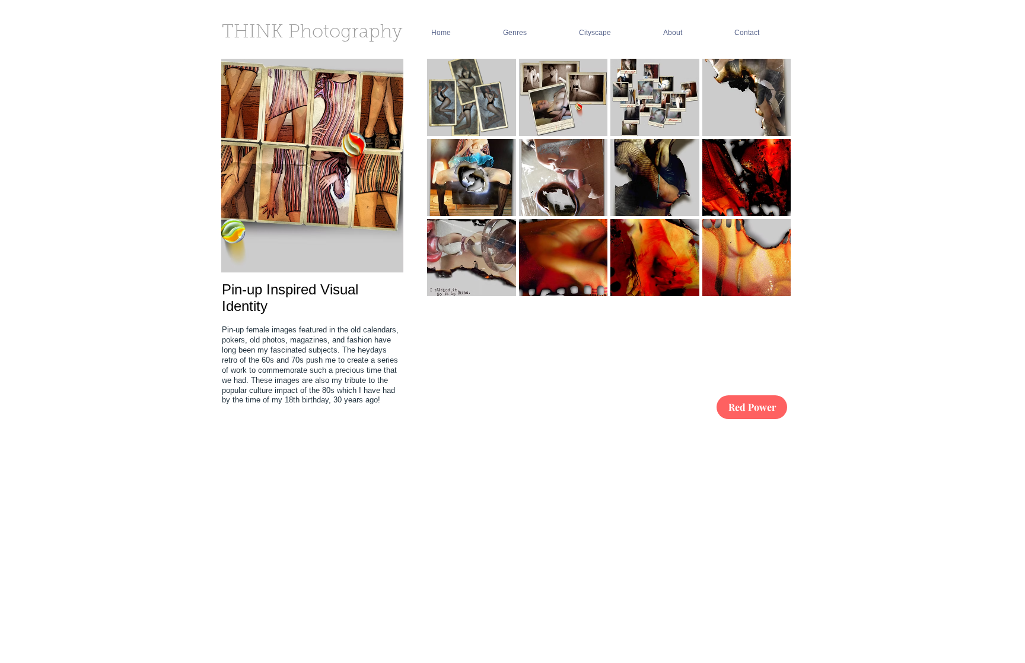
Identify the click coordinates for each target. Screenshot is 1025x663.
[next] (765, 228)
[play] (766, 366)
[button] (471, 97)
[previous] (452, 228)
